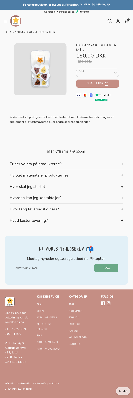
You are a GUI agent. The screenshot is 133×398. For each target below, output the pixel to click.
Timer (71, 304)
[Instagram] (108, 303)
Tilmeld (106, 268)
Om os (39, 304)
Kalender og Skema (78, 337)
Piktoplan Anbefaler (47, 342)
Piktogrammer (76, 311)
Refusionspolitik (39, 384)
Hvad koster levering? (29, 220)
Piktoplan (27, 388)
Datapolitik (10, 384)
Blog (39, 335)
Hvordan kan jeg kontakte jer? (35, 197)
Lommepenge (74, 324)
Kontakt (41, 311)
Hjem (8, 32)
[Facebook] (103, 303)
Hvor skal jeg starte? (27, 186)
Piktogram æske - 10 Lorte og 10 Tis (35, 32)
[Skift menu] (5, 20)
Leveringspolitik (23, 384)
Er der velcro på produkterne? (36, 164)
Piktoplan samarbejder (48, 349)
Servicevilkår (54, 384)
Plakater (73, 331)
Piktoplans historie (47, 317)
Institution (75, 344)
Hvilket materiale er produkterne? (39, 175)
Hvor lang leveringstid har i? (34, 209)
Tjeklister (74, 317)
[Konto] (118, 20)
